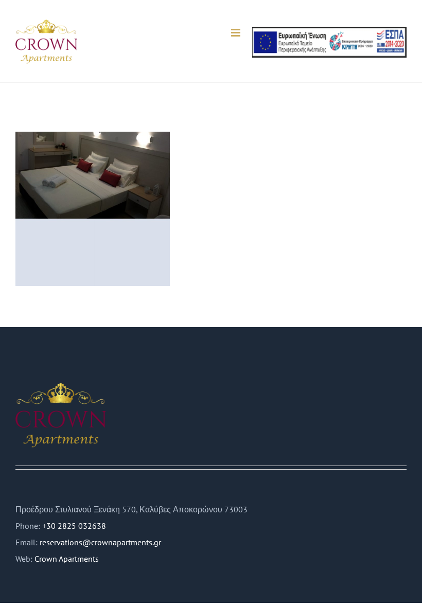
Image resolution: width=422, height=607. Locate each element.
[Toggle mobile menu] (236, 32)
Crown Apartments (66, 559)
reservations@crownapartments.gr (100, 542)
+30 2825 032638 (74, 526)
